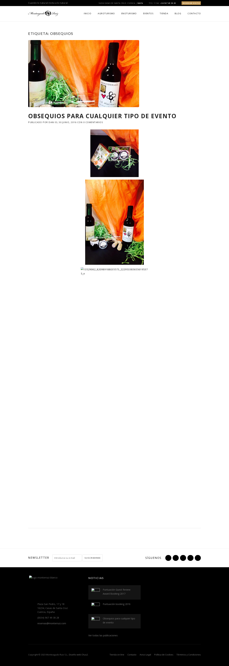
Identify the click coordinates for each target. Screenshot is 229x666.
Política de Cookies (163, 654)
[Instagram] (182, 558)
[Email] (197, 558)
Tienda (164, 13)
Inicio (87, 13)
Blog (178, 13)
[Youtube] (190, 558)
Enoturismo (129, 13)
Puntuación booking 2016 (116, 604)
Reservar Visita (191, 3)
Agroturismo (106, 13)
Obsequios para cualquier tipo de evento (102, 116)
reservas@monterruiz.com (51, 623)
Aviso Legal (145, 654)
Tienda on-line (117, 654)
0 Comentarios (93, 122)
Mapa (140, 3)
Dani (51, 122)
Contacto (194, 13)
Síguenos (153, 558)
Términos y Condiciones (189, 654)
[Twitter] (168, 558)
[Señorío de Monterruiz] (43, 13)
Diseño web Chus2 (78, 654)
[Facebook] (175, 558)
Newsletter (38, 558)
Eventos (148, 13)
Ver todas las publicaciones (103, 635)
